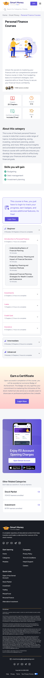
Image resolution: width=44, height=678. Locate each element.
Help (7, 674)
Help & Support (28, 562)
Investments (9, 293)
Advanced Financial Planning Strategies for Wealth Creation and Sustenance (21, 276)
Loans (6, 304)
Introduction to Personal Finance (16, 239)
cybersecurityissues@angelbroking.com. (14, 652)
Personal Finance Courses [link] (30, 15)
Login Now (12, 219)
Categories (6, 558)
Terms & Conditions (29, 558)
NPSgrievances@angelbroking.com (12, 648)
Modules (5, 562)
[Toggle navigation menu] (40, 3)
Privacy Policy (27, 554)
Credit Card (8, 315)
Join (33, 3)
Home (5, 15)
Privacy (13, 674)
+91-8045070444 (23, 650)
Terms (18, 674)
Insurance (8, 327)
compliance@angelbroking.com (9, 646)
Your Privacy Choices (28, 674)
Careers (25, 566)
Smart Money (14, 15)
